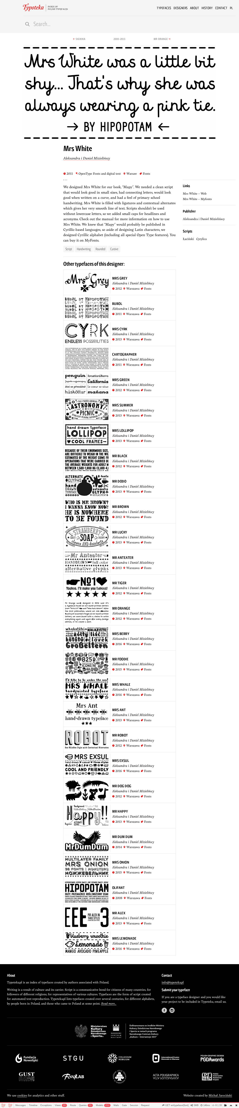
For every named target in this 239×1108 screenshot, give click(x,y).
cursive (114, 249)
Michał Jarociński (220, 1095)
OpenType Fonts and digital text (98, 173)
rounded (100, 249)
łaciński (188, 239)
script (68, 249)
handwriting (84, 249)
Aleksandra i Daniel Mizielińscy (86, 158)
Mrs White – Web (194, 193)
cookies (22, 1095)
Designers (181, 8)
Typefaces (164, 8)
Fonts (144, 173)
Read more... (108, 1003)
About (194, 8)
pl (231, 8)
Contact (221, 8)
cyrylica (201, 239)
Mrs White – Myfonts (197, 199)
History (207, 8)
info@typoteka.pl (173, 982)
